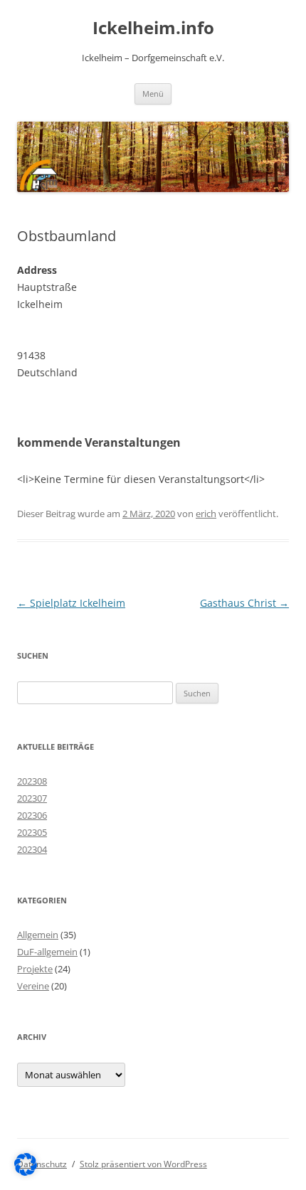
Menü (153, 93)
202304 (32, 849)
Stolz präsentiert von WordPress (143, 1164)
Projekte (35, 968)
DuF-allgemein (47, 951)
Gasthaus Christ (244, 603)
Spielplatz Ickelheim (71, 603)
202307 (32, 798)
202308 (32, 781)
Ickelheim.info (153, 28)
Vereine (33, 985)
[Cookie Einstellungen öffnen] (25, 1172)
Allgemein (37, 934)
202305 (32, 832)
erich (206, 513)
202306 (32, 815)
